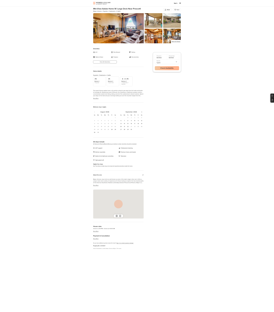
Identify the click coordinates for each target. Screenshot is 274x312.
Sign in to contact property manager (125, 243)
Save (178, 9)
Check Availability (166, 68)
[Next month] (141, 112)
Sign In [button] (175, 3)
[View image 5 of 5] (172, 36)
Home (94, 248)
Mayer (114, 248)
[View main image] (118, 28)
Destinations (99, 248)
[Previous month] (94, 112)
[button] (111, 129)
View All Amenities (105, 62)
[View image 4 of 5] (153, 36)
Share (168, 9)
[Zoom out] (120, 216)
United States (106, 248)
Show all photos (176, 41)
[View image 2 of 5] (153, 20)
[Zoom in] (117, 216)
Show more (96, 98)
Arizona (111, 248)
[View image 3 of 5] (172, 20)
